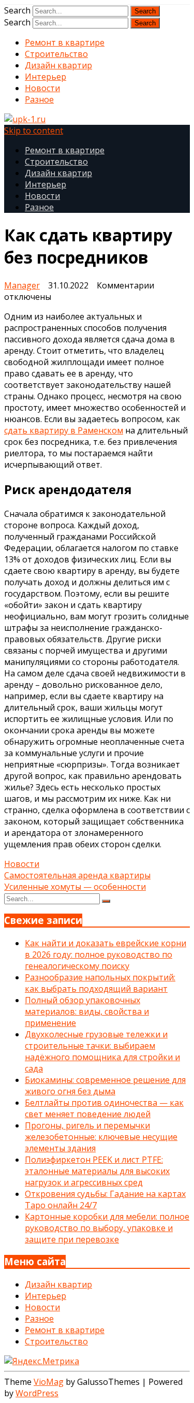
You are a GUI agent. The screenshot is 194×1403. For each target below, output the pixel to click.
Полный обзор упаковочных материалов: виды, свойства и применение (87, 1011)
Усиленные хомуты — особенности (75, 886)
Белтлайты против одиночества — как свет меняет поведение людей (104, 1108)
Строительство (56, 54)
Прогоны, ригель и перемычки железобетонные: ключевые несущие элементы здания (101, 1137)
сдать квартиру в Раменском (63, 430)
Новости (42, 88)
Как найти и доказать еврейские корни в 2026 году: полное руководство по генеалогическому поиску (105, 954)
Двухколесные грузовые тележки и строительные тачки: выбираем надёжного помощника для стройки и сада (102, 1051)
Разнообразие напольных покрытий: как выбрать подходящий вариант (100, 983)
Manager (22, 285)
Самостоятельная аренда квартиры (77, 875)
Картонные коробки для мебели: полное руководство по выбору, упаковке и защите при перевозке (107, 1228)
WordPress (37, 1393)
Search (17, 10)
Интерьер (45, 76)
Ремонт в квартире (65, 42)
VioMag (49, 1381)
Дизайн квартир (58, 65)
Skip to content (33, 130)
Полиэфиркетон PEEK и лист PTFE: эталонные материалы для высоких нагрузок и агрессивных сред (97, 1171)
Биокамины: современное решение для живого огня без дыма (105, 1085)
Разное (39, 99)
